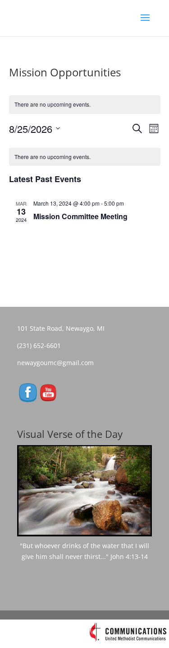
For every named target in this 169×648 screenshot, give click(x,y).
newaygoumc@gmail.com (58, 362)
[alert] (84, 157)
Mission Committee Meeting (80, 216)
